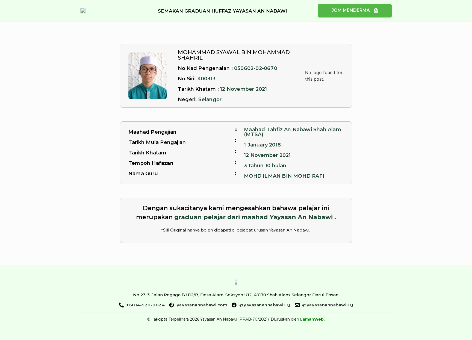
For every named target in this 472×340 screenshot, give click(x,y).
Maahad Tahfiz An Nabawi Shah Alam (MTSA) (292, 132)
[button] (222, 11)
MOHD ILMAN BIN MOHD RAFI (284, 176)
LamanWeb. (312, 319)
